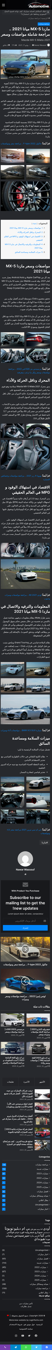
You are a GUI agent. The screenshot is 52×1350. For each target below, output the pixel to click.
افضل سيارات (42, 1191)
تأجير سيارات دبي (26, 1303)
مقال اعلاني (43, 1200)
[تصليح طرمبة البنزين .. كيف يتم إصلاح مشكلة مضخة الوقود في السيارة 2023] (42, 1145)
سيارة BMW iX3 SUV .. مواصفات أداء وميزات (21, 730)
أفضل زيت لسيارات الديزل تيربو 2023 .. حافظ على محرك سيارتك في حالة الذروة (17, 1119)
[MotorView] (39, 5)
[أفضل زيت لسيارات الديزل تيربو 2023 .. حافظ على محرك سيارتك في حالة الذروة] (42, 1120)
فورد (22, 1232)
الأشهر (42, 1081)
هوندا (47, 1239)
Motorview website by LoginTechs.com (26, 1320)
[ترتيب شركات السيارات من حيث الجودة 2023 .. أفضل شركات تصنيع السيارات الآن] (42, 1094)
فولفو (17, 1232)
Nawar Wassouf (40, 45)
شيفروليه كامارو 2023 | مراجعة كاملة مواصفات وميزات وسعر (40, 1032)
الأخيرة (27, 1081)
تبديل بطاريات (26, 1306)
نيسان (9, 1235)
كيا (42, 1235)
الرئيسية (44, 18)
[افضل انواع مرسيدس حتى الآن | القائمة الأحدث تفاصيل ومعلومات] (42, 1107)
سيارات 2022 (42, 1178)
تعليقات (10, 1081)
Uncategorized (41, 1205)
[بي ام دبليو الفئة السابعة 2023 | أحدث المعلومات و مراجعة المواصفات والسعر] (12, 1048)
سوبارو (39, 1232)
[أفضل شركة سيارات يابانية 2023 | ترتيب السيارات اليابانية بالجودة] (42, 1133)
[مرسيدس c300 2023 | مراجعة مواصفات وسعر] (12, 1020)
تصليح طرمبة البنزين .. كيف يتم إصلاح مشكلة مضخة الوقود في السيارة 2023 (18, 1144)
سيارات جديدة (42, 1169)
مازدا (44, 842)
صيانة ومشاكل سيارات (39, 1196)
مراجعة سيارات (34, 18)
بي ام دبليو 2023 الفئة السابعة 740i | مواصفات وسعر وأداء (40, 1060)
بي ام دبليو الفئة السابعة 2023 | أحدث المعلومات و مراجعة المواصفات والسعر (13, 1060)
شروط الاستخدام (15, 1324)
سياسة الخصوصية (26, 1329)
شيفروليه (29, 1232)
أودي (46, 1228)
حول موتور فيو (29, 1324)
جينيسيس (46, 1232)
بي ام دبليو (22, 1228)
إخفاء (34, 224)
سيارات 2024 (42, 1182)
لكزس (37, 1235)
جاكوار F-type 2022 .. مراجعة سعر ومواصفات (21, 143)
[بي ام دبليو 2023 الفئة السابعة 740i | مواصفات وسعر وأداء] (38, 1048)
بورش (33, 1229)
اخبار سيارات (43, 1209)
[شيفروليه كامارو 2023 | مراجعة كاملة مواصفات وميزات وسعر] (38, 1020)
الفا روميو (40, 1229)
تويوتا (9, 1228)
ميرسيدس (21, 1235)
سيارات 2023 (42, 1173)
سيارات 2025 (42, 1187)
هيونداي (39, 1239)
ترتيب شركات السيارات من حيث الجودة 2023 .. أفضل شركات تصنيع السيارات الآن (18, 1093)
